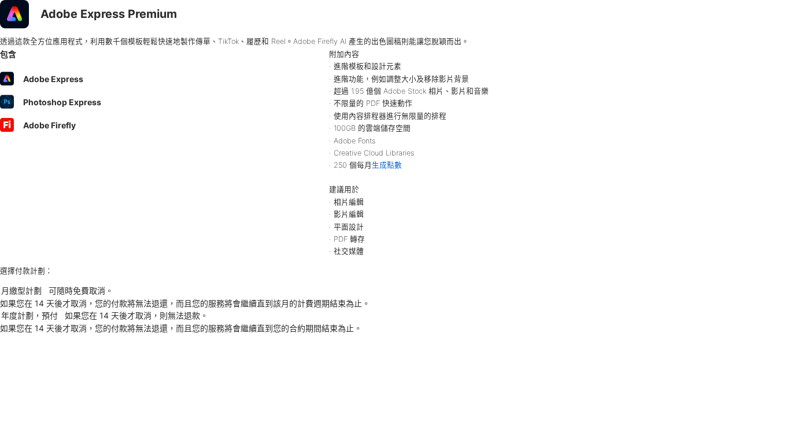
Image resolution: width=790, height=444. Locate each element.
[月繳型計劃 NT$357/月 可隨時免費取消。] (395, 290)
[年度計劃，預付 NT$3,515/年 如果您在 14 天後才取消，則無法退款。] (395, 315)
